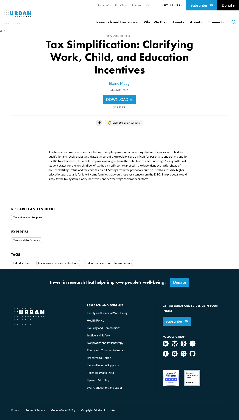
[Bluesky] (175, 345)
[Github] (192, 355)
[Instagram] (192, 345)
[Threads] (184, 345)
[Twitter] (184, 355)
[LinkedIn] (166, 345)
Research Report (119, 35)
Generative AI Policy (63, 410)
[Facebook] (166, 355)
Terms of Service (35, 410)
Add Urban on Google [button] (126, 122)
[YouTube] (175, 355)
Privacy (15, 410)
